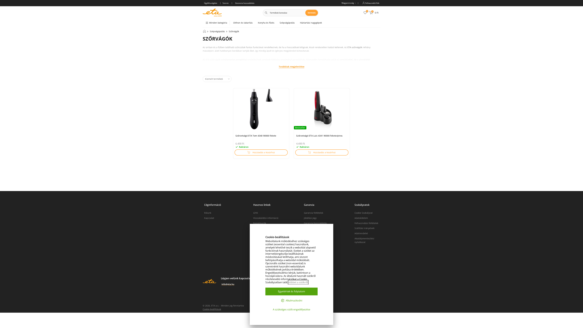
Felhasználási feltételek (366, 223)
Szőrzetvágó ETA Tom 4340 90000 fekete (255, 135)
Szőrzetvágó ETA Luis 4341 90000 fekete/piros (319, 135)
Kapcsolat (209, 218)
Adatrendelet (361, 233)
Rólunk (207, 212)
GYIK (255, 212)
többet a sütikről (298, 282)
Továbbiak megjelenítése (291, 66)
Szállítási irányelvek (364, 228)
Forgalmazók (259, 223)
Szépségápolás (287, 22)
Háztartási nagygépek (311, 22)
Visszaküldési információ (265, 218)
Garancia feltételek (313, 212)
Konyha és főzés (266, 22)
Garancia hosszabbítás (315, 223)
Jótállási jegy (310, 218)
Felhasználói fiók (372, 3)
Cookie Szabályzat (364, 212)
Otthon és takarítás (243, 22)
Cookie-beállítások (212, 309)
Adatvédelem (361, 218)
